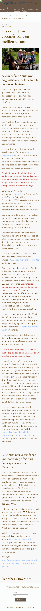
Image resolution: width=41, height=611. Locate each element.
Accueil (3, 9)
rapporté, (17, 194)
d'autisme (13, 432)
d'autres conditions (23, 435)
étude (22, 268)
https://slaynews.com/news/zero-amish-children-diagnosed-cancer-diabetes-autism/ (20, 563)
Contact (31, 9)
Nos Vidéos (24, 9)
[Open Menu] (36, 3)
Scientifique (20, 16)
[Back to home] (16, 3)
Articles (17, 9)
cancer (5, 432)
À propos (9, 9)
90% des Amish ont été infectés (24, 259)
